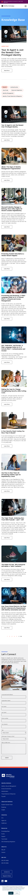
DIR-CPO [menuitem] (3, 857)
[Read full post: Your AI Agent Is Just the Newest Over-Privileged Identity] (14, 45)
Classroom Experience (16, 90)
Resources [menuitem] (4, 828)
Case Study (5, 90)
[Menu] (26, 6)
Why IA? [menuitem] (3, 849)
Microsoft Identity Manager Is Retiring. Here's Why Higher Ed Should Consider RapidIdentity (11, 208)
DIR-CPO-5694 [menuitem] (4, 863)
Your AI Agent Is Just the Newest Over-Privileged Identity (12, 52)
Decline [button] (17, 893)
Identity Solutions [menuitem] (6, 783)
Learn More (7, 140)
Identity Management (8, 93)
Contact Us (7, 871)
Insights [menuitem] (3, 809)
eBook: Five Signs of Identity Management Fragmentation (11, 167)
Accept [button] (11, 893)
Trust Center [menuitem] (4, 839)
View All (5, 87)
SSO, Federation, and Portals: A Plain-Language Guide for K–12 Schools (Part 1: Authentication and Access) (13, 348)
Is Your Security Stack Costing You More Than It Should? (12, 432)
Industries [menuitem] (4, 815)
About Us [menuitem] (3, 846)
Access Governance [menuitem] (6, 788)
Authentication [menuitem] (4, 791)
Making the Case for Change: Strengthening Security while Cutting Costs (13, 390)
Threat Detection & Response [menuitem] (8, 793)
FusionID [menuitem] (3, 796)
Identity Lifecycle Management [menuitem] (8, 786)
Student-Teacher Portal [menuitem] (6, 804)
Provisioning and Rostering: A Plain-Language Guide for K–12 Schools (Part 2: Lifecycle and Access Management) (13, 298)
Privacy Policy (18, 889)
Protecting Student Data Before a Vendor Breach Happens (12, 254)
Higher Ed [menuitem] (3, 820)
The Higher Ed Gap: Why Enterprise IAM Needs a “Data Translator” (13, 565)
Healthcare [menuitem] (4, 823)
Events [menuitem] (3, 833)
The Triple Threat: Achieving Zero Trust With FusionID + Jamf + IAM (12, 519)
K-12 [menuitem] (2, 818)
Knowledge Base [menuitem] (5, 831)
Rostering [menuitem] (3, 807)
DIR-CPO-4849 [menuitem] (4, 860)
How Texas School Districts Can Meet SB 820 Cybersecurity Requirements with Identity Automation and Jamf (13, 608)
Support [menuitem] (3, 836)
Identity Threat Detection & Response (12, 96)
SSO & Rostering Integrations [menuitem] (8, 841)
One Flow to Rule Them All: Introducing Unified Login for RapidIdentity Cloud (11, 474)
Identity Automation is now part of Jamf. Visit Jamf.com (13, 2)
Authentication (14, 87)
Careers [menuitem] (3, 852)
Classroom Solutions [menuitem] (6, 801)
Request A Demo (7, 875)
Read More (6, 70)
